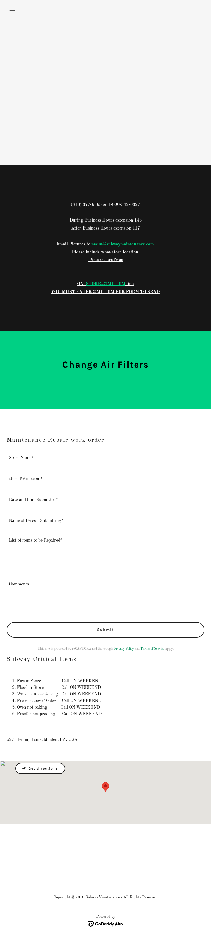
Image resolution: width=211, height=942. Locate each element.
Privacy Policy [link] (124, 649)
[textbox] (105, 458)
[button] (21, 12)
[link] (106, 923)
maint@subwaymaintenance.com (122, 244)
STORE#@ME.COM (105, 284)
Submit (105, 629)
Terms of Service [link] (152, 649)
